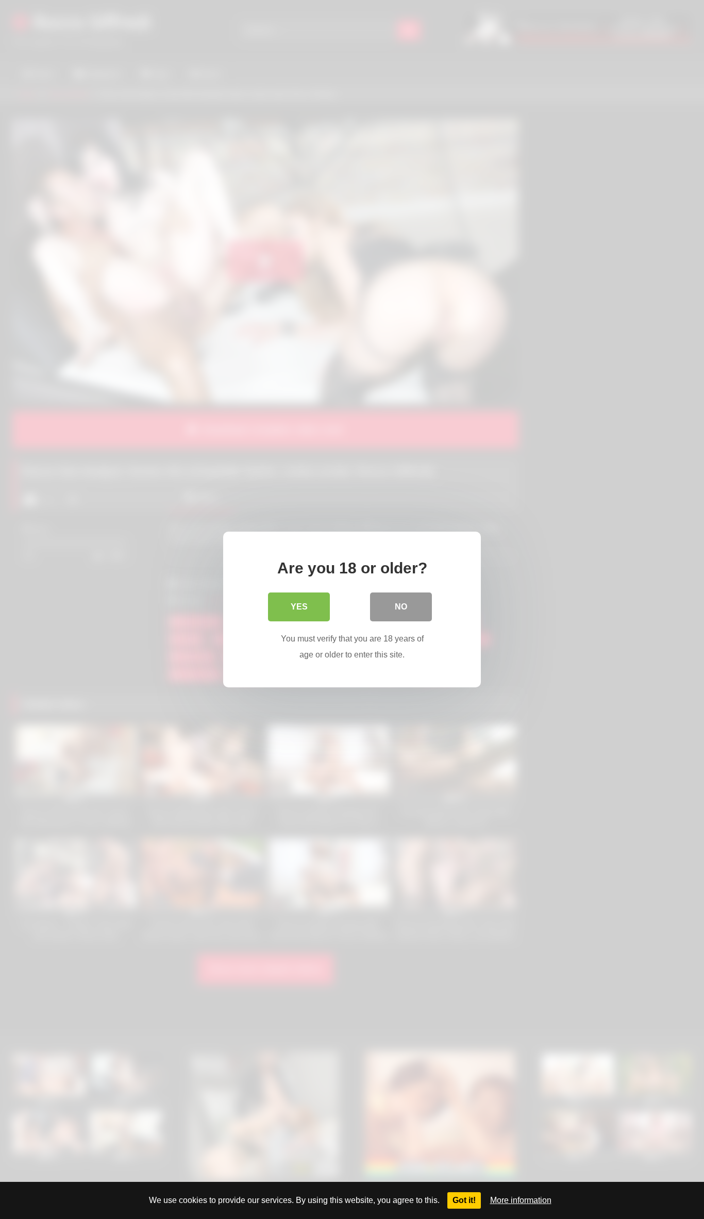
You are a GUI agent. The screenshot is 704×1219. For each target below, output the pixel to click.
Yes (299, 606)
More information (520, 1200)
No (401, 606)
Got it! (464, 1200)
